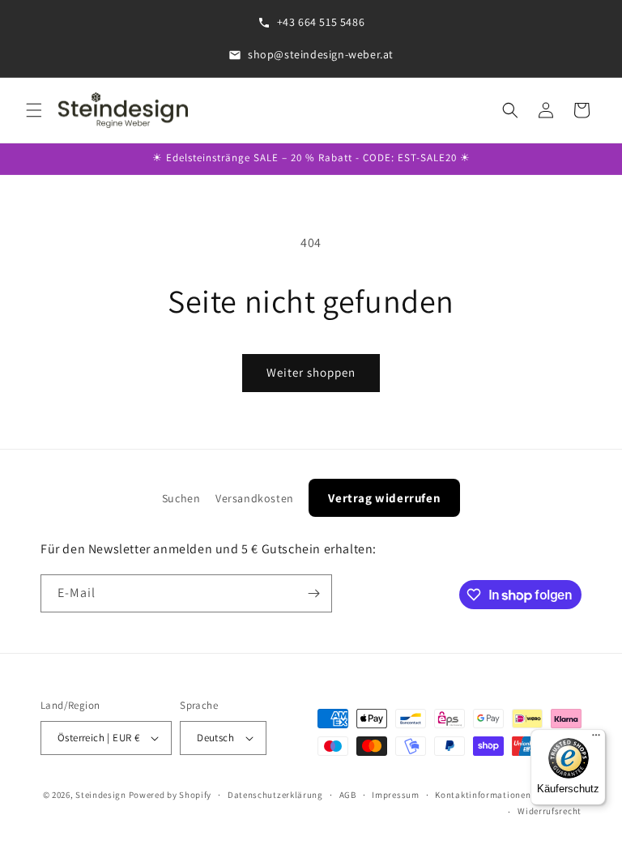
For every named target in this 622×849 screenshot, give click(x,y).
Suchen (181, 498)
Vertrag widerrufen (384, 498)
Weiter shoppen (311, 372)
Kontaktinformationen (482, 794)
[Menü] (596, 739)
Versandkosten (254, 498)
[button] (34, 110)
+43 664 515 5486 (321, 22)
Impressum (395, 794)
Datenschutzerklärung (275, 794)
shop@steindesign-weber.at (321, 54)
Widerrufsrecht (550, 811)
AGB (347, 794)
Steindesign (100, 794)
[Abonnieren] (313, 593)
